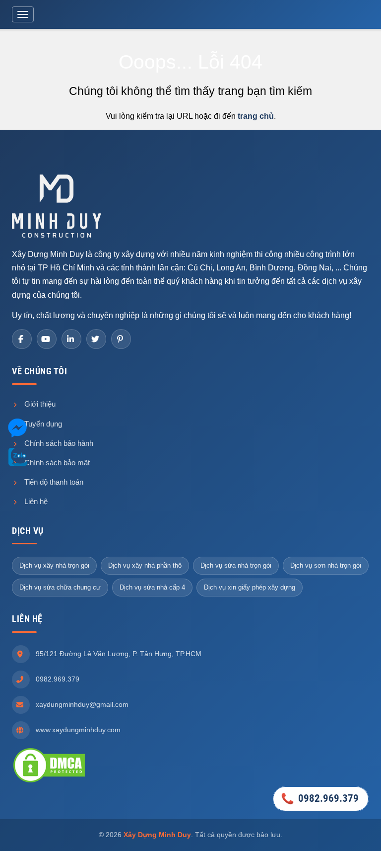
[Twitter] (96, 339)
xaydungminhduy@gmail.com (82, 704)
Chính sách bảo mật (56, 462)
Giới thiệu (39, 404)
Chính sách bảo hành (57, 443)
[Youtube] (47, 339)
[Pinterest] (121, 339)
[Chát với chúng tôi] (17, 430)
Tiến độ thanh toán (52, 482)
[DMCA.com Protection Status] (49, 765)
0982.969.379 (57, 679)
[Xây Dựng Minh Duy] (56, 205)
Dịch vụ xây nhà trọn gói (54, 565)
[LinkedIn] (71, 339)
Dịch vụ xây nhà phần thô (145, 565)
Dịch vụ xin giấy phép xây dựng (249, 587)
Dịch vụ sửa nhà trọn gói (235, 565)
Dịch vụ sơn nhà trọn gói (325, 565)
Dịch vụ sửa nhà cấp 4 (152, 587)
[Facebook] (22, 339)
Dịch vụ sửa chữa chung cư (60, 587)
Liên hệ (35, 501)
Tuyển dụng (42, 424)
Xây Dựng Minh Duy (157, 835)
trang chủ (256, 116)
